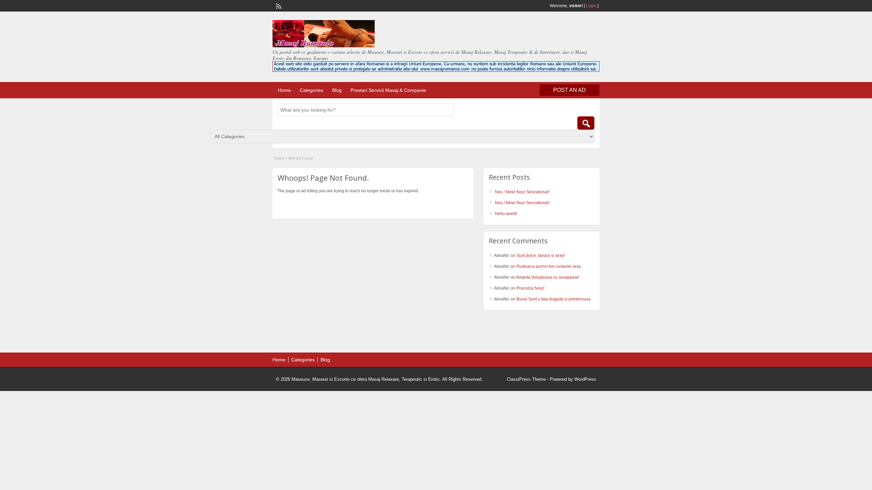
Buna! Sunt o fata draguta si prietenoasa (553, 299)
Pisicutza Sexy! (530, 288)
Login (591, 5)
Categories (311, 90)
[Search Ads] (585, 123)
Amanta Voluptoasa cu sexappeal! (547, 277)
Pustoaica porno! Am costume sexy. (548, 266)
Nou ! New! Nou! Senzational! (522, 192)
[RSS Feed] (278, 5)
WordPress (585, 379)
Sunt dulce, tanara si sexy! (540, 255)
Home (284, 90)
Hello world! (506, 213)
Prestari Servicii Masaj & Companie (388, 90)
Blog (337, 90)
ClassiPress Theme (526, 379)
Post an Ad (569, 90)
